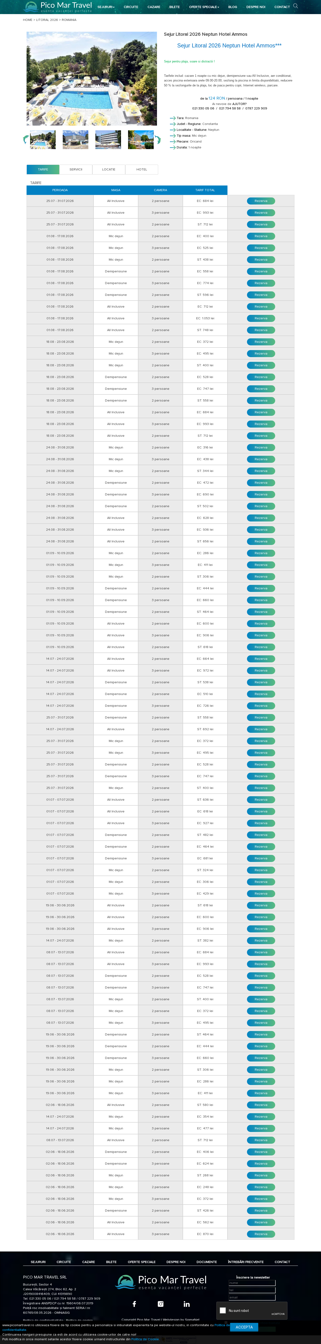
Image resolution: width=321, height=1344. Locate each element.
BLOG (232, 7)
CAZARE (154, 7)
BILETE (174, 7)
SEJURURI (105, 7)
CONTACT (282, 7)
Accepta (244, 1327)
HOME (27, 20)
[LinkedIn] (186, 1304)
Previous (26, 139)
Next (157, 139)
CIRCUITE (131, 7)
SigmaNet (192, 1319)
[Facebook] (134, 1304)
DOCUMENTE (207, 1262)
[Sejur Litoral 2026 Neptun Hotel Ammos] (92, 79)
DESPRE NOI (256, 7)
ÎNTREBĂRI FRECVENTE (246, 1262)
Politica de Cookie (145, 1339)
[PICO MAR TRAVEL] (57, 7)
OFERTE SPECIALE (203, 7)
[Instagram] (160, 1304)
